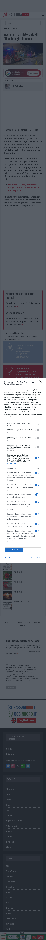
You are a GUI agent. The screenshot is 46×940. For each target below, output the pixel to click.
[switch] (37, 430)
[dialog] (23, 470)
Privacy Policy (36, 558)
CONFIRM (14, 549)
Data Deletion (10, 558)
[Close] (41, 382)
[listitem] (23, 424)
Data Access (23, 558)
